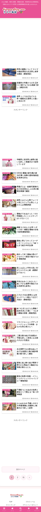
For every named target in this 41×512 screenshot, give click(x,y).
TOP (10, 502)
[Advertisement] (20, 43)
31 (23, 477)
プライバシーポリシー (30, 505)
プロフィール (30, 502)
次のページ (20, 469)
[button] (37, 358)
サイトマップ (10, 505)
